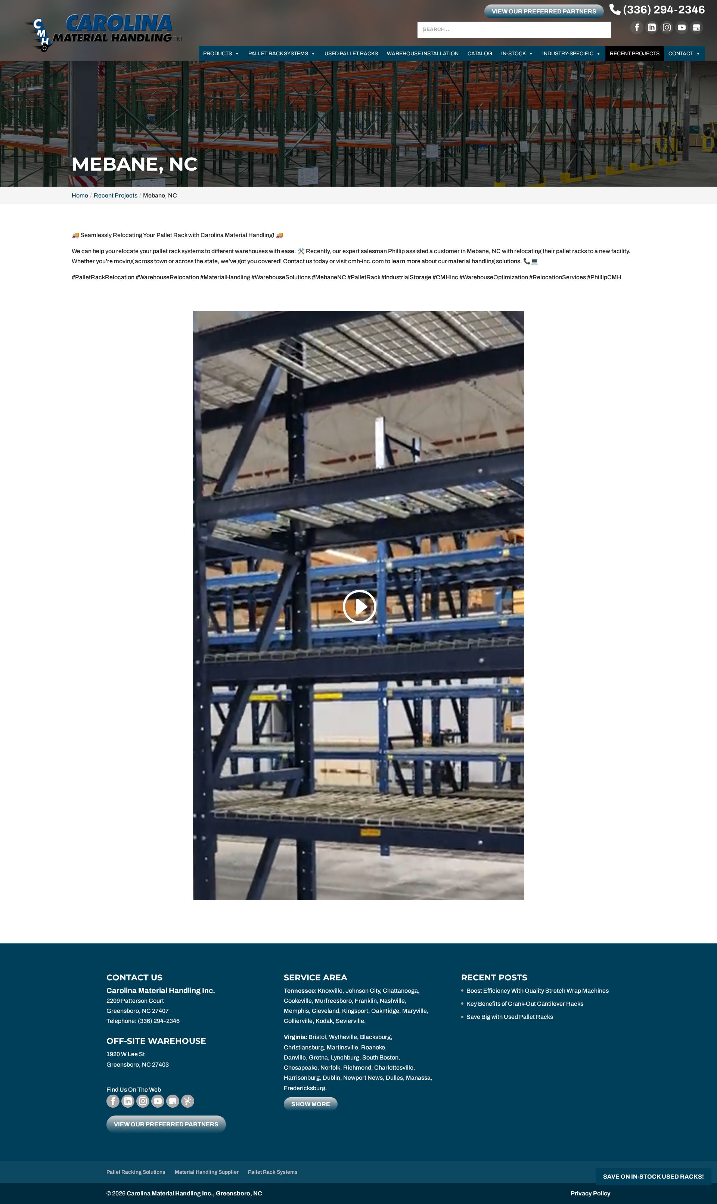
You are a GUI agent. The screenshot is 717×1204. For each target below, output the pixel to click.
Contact (680, 53)
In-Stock (513, 53)
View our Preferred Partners (544, 11)
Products (217, 53)
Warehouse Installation (423, 53)
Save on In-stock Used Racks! (653, 1176)
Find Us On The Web (133, 1089)
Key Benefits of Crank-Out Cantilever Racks (524, 1004)
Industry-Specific (567, 53)
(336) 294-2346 (663, 10)
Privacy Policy (591, 1193)
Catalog (480, 53)
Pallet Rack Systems (278, 53)
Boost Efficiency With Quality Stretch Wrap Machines (537, 990)
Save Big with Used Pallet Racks (509, 1017)
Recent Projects (634, 53)
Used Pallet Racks (351, 53)
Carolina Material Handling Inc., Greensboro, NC (194, 1193)
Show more (310, 1104)
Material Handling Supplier (207, 1172)
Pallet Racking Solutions (135, 1172)
